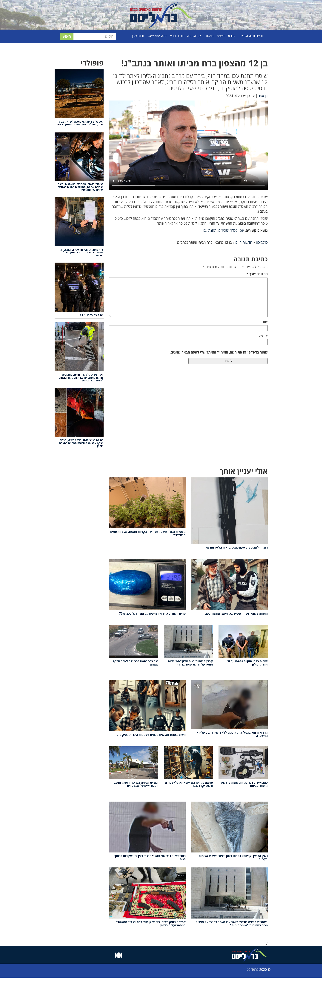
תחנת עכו (209, 230)
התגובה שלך (257, 274)
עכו (241, 230)
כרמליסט (262, 242)
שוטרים (223, 230)
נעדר (234, 230)
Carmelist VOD (157, 36)
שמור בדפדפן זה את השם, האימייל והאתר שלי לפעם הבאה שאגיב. (219, 352)
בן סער (263, 95)
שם (265, 321)
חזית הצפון (138, 36)
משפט (220, 36)
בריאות (210, 36)
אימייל (263, 336)
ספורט (231, 36)
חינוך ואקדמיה (194, 36)
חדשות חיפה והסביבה (251, 36)
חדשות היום (243, 242)
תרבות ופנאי (177, 36)
